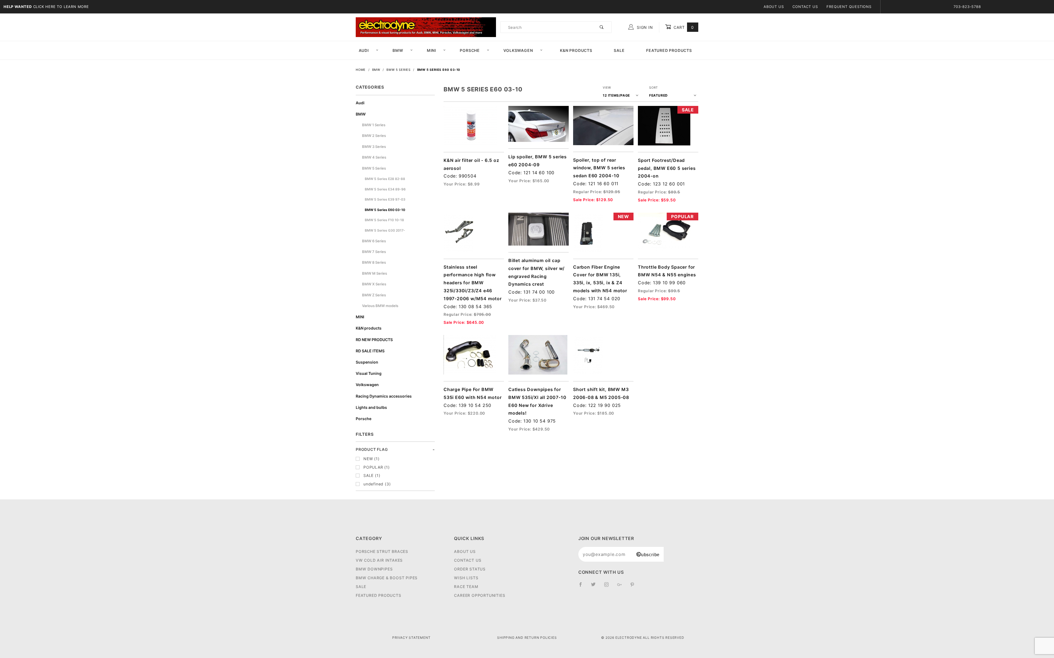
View (607, 87)
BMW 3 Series (374, 146)
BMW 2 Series (374, 135)
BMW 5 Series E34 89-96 (385, 189)
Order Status (470, 569)
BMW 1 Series (373, 125)
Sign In (644, 27)
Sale (619, 50)
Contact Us (805, 6)
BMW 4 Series (374, 157)
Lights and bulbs (371, 407)
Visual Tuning (369, 373)
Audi (364, 50)
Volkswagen (518, 50)
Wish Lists (466, 577)
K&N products (369, 328)
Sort (653, 87)
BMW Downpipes (374, 569)
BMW (398, 50)
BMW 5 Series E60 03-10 (385, 210)
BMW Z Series (374, 295)
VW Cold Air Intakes (379, 560)
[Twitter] (595, 586)
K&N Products (576, 50)
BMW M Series (374, 273)
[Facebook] (582, 586)
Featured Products (669, 50)
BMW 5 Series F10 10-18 (384, 220)
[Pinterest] (634, 586)
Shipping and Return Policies (527, 637)
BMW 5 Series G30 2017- (385, 230)
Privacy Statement (411, 637)
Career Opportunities (479, 595)
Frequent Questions (848, 6)
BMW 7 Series (374, 251)
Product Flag (372, 449)
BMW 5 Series (374, 168)
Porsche (470, 50)
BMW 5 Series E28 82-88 (385, 179)
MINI (431, 50)
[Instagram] (608, 586)
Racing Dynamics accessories (384, 396)
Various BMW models (380, 305)
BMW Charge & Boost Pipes (386, 577)
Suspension (367, 362)
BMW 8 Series (374, 262)
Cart (683, 27)
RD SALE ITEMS (370, 350)
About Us (774, 6)
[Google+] (621, 586)
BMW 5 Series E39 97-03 (385, 199)
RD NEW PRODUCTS (374, 339)
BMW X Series (374, 284)
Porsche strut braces (382, 551)
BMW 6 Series (374, 241)
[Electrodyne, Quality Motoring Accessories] (426, 26)
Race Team (466, 586)
